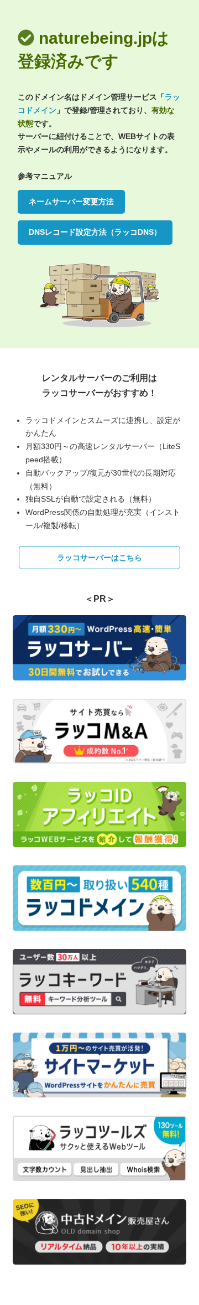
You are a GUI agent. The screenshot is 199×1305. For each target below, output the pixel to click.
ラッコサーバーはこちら (99, 557)
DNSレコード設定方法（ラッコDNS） (95, 232)
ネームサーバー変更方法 (71, 201)
